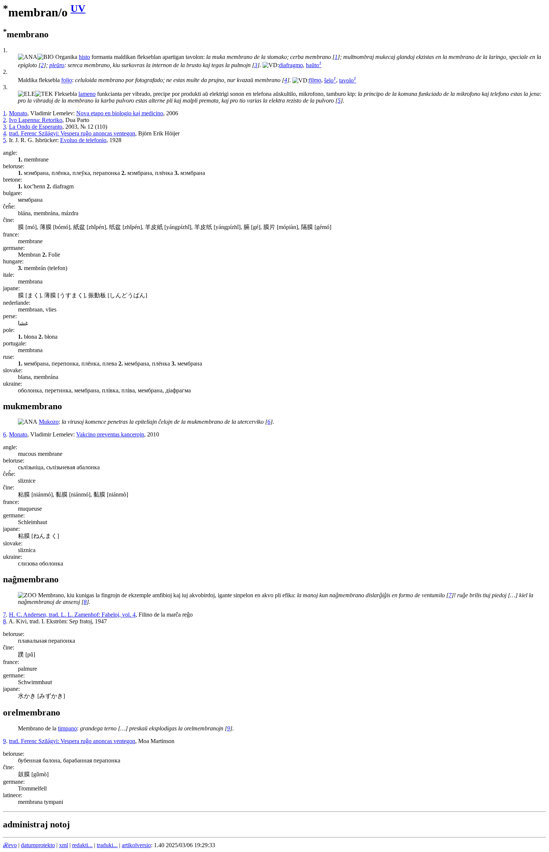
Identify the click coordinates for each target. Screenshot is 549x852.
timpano (67, 728)
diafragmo (291, 65)
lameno (87, 94)
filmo (315, 80)
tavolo (347, 80)
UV (78, 8)
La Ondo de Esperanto (35, 126)
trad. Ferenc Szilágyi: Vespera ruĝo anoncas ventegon (72, 133)
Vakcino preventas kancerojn (110, 434)
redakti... (82, 845)
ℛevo (10, 845)
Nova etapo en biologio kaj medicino (119, 113)
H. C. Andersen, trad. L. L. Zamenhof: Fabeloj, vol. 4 (72, 614)
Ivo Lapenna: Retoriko (35, 120)
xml (63, 845)
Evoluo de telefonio (83, 140)
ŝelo (330, 80)
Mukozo (49, 422)
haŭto (314, 65)
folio (66, 80)
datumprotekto (38, 845)
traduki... (107, 845)
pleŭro (56, 65)
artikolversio (136, 845)
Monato (18, 113)
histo (84, 57)
